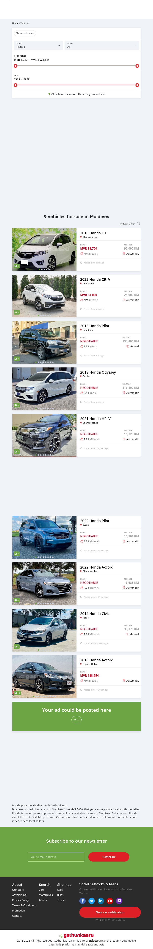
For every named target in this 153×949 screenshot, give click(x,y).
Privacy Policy (20, 900)
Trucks (43, 900)
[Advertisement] (76, 130)
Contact (17, 915)
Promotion (18, 910)
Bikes (60, 895)
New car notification (110, 912)
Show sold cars (25, 33)
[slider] (15, 66)
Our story (18, 889)
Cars (41, 889)
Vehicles (24, 23)
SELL (76, 719)
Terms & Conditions (24, 905)
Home (15, 23)
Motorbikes (46, 895)
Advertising (19, 895)
